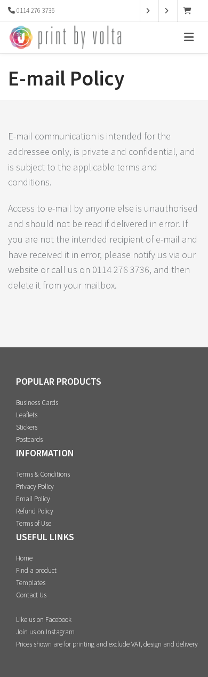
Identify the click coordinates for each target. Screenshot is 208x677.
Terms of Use (33, 523)
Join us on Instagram (45, 631)
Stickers (26, 427)
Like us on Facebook (43, 619)
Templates (30, 582)
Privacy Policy (35, 486)
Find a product (36, 570)
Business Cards (37, 402)
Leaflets (26, 414)
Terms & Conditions (43, 474)
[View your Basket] (190, 10)
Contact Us (31, 595)
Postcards (29, 439)
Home (24, 558)
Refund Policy (34, 511)
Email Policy (33, 498)
